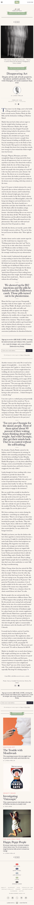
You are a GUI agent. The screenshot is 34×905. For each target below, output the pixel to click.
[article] (17, 368)
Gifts (21, 891)
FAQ (18, 887)
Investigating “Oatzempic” (10, 798)
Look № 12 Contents (17, 902)
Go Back (17, 22)
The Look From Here (17, 68)
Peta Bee (8, 806)
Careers (13, 891)
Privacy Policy (27, 355)
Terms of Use (27, 887)
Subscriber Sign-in (17, 893)
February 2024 (17, 100)
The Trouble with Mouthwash (12, 752)
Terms (22, 355)
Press (18, 889)
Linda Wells (18, 95)
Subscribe (30, 2)
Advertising (27, 889)
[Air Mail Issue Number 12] (16, 9)
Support (11, 887)
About (3, 887)
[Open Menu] (2, 2)
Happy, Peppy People (14, 842)
